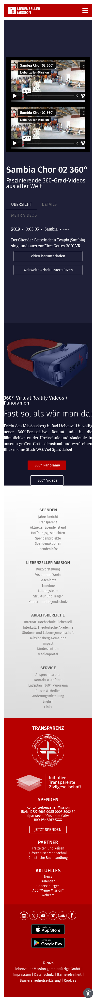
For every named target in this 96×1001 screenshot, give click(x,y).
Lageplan (35, 685)
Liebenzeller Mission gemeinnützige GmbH (47, 969)
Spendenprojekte (48, 538)
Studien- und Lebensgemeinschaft (48, 633)
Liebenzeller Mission (48, 562)
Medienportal (48, 654)
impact (48, 644)
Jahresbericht (48, 517)
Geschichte (48, 580)
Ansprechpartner (48, 675)
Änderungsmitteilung (48, 696)
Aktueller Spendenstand (48, 527)
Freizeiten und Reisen (48, 848)
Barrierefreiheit (69, 975)
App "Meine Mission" (48, 890)
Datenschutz (44, 975)
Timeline (48, 586)
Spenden (48, 510)
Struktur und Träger (48, 596)
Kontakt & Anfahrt (48, 680)
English (48, 701)
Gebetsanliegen (48, 886)
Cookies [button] (70, 980)
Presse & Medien (48, 691)
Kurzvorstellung (48, 569)
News (48, 876)
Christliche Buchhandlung (48, 858)
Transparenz (48, 522)
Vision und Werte (48, 575)
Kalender (48, 881)
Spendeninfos (48, 549)
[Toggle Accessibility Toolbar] (88, 993)
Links (48, 707)
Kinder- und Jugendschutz (48, 602)
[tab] (21, 204)
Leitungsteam (48, 591)
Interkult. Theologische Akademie (48, 627)
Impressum (22, 975)
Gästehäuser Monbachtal (48, 853)
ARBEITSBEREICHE (48, 615)
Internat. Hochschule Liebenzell (48, 622)
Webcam (48, 895)
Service (48, 667)
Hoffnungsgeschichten (48, 533)
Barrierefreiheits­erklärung (40, 980)
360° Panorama (56, 685)
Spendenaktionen (48, 543)
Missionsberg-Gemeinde (48, 638)
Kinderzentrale (48, 649)
